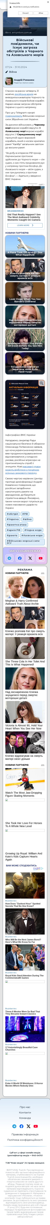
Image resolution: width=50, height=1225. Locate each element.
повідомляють (13, 116)
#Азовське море (32, 535)
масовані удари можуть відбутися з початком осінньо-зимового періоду (23, 469)
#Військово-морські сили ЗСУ (23, 542)
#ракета (12, 535)
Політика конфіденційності (25, 1139)
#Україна (13, 519)
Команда (25, 1118)
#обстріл (12, 514)
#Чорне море (33, 530)
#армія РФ (13, 530)
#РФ (25, 514)
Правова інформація (25, 1134)
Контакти (25, 1112)
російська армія (24, 94)
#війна (27, 519)
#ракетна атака (16, 524)
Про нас (25, 1107)
